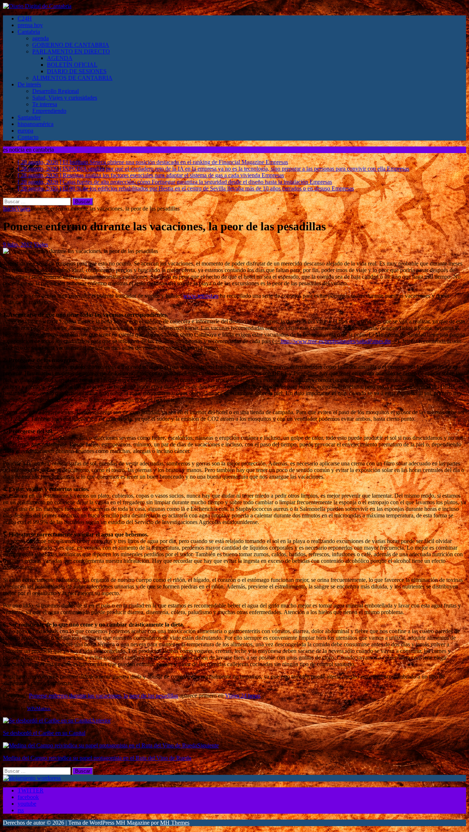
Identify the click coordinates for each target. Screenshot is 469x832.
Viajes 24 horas (243, 695)
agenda (40, 38)
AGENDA (60, 58)
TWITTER (31, 790)
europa (25, 130)
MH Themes (174, 823)
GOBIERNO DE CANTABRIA (70, 45)
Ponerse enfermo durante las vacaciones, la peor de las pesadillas (103, 695)
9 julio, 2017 (17, 244)
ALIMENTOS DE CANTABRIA (72, 78)
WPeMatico (39, 708)
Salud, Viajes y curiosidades (64, 97)
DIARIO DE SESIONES (77, 71)
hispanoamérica (35, 124)
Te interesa (44, 104)
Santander (29, 117)
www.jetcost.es (200, 296)
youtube (27, 804)
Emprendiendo (49, 111)
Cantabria (29, 32)
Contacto (28, 137)
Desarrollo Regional (55, 91)
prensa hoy (30, 25)
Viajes (41, 244)
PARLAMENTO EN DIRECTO (71, 51)
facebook (28, 797)
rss (21, 810)
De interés (29, 84)
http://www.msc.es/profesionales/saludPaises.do (336, 341)
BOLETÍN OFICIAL (72, 65)
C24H (25, 18)
